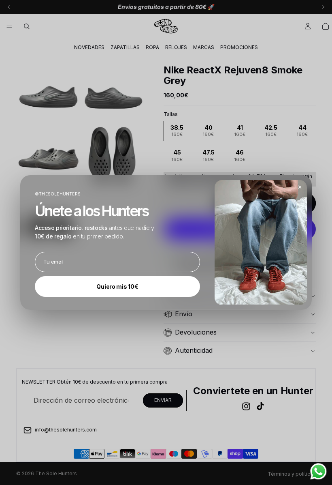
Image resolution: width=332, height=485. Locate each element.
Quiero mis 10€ (117, 286)
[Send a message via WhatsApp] (318, 471)
